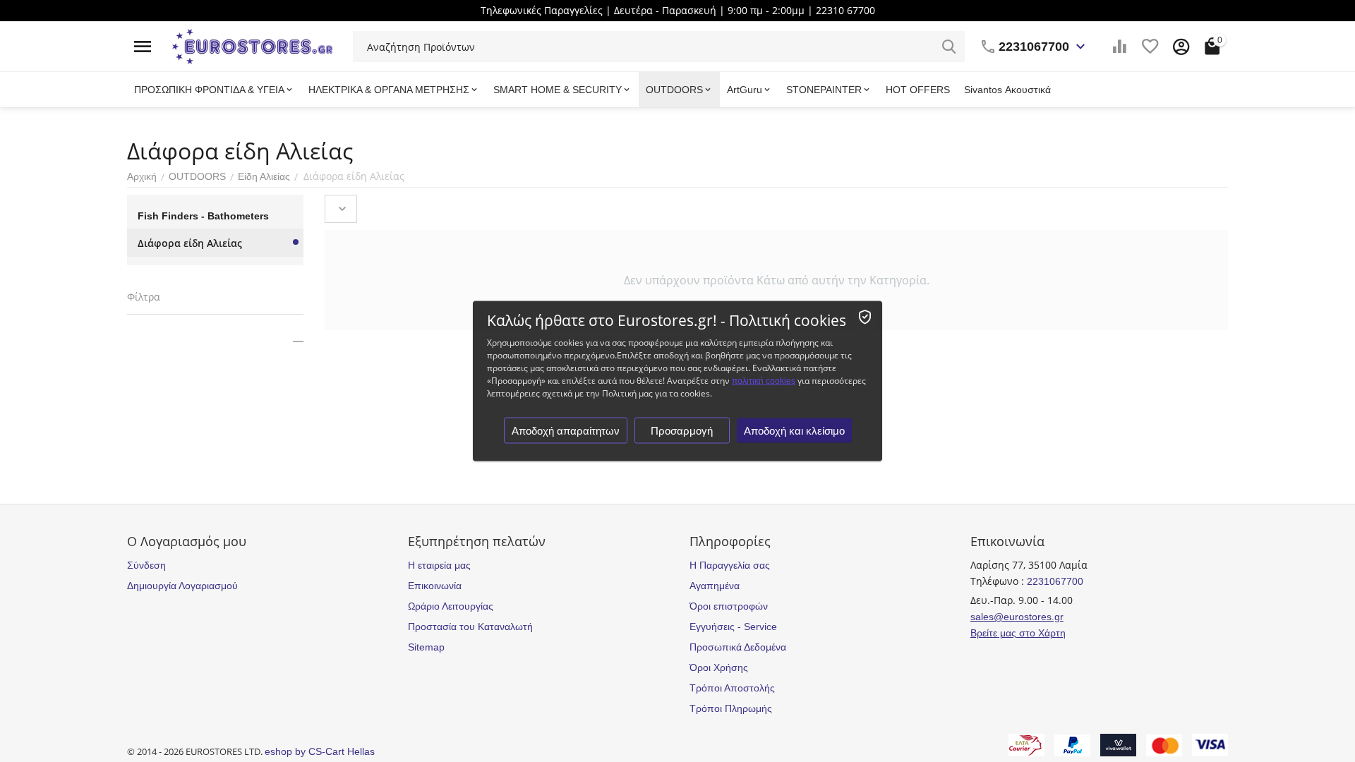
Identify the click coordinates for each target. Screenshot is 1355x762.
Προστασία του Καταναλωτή (470, 626)
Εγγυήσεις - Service (733, 626)
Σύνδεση (146, 565)
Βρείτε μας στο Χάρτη (1018, 633)
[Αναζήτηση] (949, 46)
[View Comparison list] (1119, 46)
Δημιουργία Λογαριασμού (182, 585)
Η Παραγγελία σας (729, 565)
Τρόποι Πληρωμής (730, 708)
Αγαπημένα (714, 585)
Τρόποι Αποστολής (732, 688)
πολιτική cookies (763, 381)
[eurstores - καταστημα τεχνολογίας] (252, 46)
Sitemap (426, 647)
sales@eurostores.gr (1017, 616)
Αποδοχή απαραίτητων (566, 431)
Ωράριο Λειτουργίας (450, 606)
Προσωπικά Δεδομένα (737, 647)
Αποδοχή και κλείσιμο (794, 431)
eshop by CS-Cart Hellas (320, 751)
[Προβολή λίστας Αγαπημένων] (1150, 46)
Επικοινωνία (435, 585)
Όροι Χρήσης (718, 667)
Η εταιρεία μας (439, 565)
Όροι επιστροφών (728, 606)
